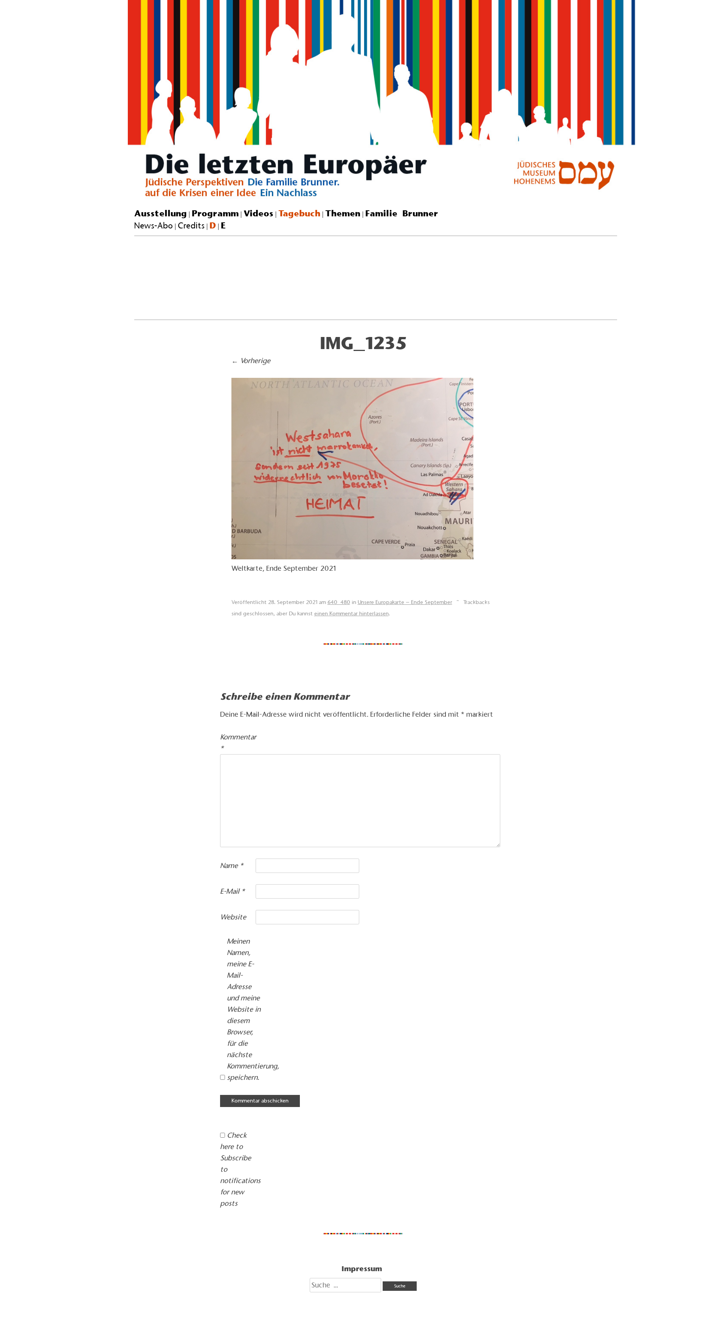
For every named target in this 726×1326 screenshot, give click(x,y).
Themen (342, 213)
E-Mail (232, 891)
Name (231, 865)
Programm (215, 213)
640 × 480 (338, 602)
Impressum (361, 1268)
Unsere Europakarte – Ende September (405, 602)
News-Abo (153, 225)
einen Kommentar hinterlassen (351, 613)
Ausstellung (160, 213)
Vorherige (250, 360)
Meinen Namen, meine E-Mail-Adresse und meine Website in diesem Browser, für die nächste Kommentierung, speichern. (244, 1009)
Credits (191, 225)
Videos (258, 213)
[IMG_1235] (352, 557)
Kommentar (237, 743)
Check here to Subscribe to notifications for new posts (237, 1169)
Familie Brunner (401, 213)
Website (233, 917)
